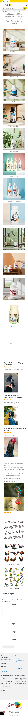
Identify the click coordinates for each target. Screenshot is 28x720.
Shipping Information (21, 658)
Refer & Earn (19, 668)
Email (14, 632)
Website (14, 639)
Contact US (4, 671)
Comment (14, 605)
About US (4, 669)
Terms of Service (20, 666)
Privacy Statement (20, 664)
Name (13, 624)
